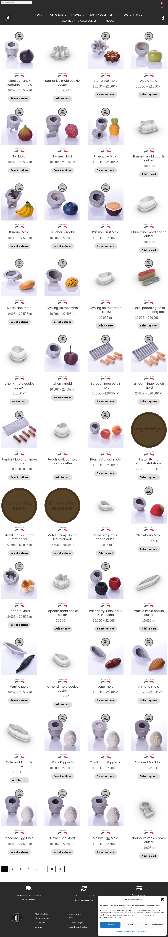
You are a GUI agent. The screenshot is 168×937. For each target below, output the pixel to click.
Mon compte (75, 914)
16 (60, 869)
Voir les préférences (154, 925)
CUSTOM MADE (133, 15)
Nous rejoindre (42, 918)
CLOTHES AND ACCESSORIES (79, 21)
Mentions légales (77, 923)
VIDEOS (110, 21)
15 (52, 869)
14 (44, 869)
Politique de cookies (123, 931)
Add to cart (62, 98)
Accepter (110, 925)
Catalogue (40, 923)
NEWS (38, 15)
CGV (71, 918)
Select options (19, 98)
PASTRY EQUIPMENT (102, 15)
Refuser (131, 925)
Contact (39, 927)
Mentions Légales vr (139, 931)
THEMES (76, 15)
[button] (162, 899)
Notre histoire (41, 914)
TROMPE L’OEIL (56, 15)
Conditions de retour (78, 927)
